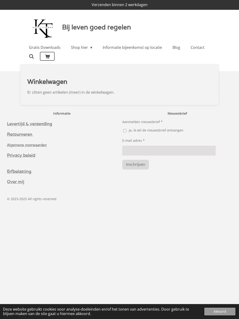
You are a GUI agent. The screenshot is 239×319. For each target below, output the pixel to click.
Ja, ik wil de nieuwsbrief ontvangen (156, 130)
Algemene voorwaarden (27, 145)
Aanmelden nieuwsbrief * (142, 122)
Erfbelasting (19, 171)
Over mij (15, 181)
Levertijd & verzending (29, 123)
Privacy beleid (21, 155)
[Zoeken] (31, 56)
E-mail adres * (133, 140)
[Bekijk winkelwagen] (47, 56)
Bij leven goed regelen (96, 27)
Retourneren (20, 134)
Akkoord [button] (220, 311)
